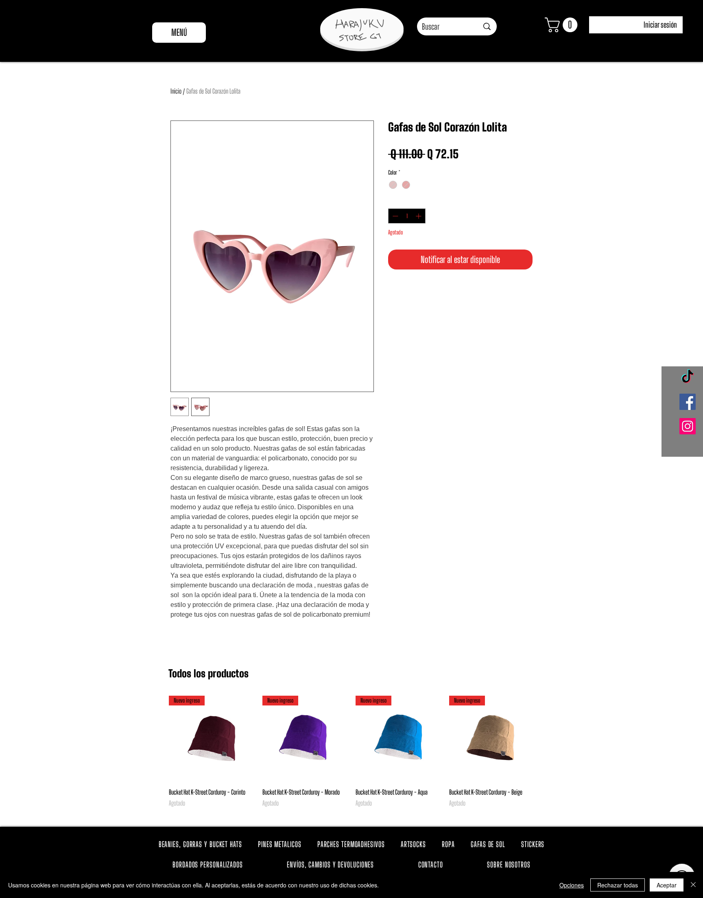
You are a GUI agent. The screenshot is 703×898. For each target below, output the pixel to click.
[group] (351, 756)
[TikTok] (687, 377)
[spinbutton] (407, 216)
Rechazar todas (617, 885)
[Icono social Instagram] (687, 426)
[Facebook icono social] (687, 402)
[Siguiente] (546, 738)
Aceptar (667, 885)
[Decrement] (394, 216)
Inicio (175, 91)
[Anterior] (157, 738)
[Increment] (419, 216)
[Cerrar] (693, 884)
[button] (563, 25)
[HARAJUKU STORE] (360, 30)
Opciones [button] (571, 885)
